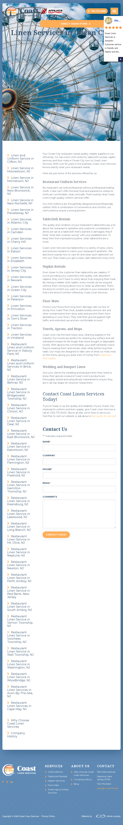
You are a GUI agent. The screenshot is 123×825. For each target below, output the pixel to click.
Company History (83, 779)
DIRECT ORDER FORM (74, 23)
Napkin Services (56, 780)
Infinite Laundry (113, 816)
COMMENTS (50, 497)
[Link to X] (7, 781)
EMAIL (47, 483)
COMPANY (49, 455)
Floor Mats (53, 785)
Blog (76, 784)
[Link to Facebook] (2, 781)
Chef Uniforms (55, 772)
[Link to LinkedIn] (11, 781)
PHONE (47, 469)
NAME (46, 442)
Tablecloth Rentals (57, 776)
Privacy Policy (48, 816)
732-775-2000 (98, 11)
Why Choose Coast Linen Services (84, 773)
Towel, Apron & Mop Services (58, 791)
